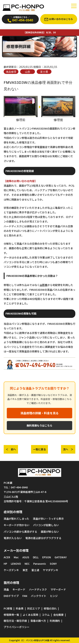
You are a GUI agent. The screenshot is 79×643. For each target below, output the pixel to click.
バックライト (38, 596)
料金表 (20, 608)
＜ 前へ (11, 449)
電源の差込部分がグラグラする (43, 538)
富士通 (44, 71)
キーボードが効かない (16, 525)
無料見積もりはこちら (39, 425)
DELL (36, 557)
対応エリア (33, 608)
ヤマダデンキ (50, 570)
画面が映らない (50, 531)
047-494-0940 (22, 19)
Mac (16, 557)
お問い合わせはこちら (61, 19)
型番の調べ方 (38, 621)
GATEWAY (61, 557)
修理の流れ (50, 608)
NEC (27, 563)
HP (5, 563)
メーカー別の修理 (16, 550)
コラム (46, 614)
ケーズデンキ (11, 570)
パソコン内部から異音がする (20, 531)
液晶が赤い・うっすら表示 (48, 518)
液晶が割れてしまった (16, 518)
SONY (53, 563)
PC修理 (8, 608)
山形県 (43, 285)
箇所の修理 (11, 582)
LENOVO (16, 563)
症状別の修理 (13, 512)
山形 (27, 71)
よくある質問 (30, 614)
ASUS (25, 557)
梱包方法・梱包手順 (15, 621)
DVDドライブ (11, 596)
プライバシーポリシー (16, 627)
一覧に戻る (39, 449)
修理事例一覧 (11, 614)
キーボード (18, 589)
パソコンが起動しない (46, 525)
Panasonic (39, 563)
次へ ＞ (68, 449)
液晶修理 (11, 71)
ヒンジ (54, 596)
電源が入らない (13, 538)
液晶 (6, 589)
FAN (24, 596)
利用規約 (55, 621)
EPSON (46, 557)
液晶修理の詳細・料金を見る (39, 413)
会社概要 (58, 614)
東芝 (25, 570)
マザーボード (58, 589)
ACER (7, 557)
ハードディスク (38, 589)
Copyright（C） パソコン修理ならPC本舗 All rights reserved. (39, 640)
